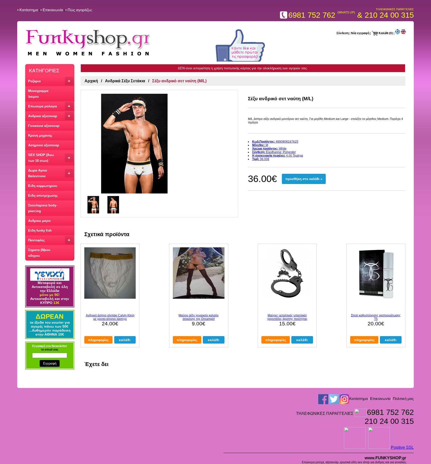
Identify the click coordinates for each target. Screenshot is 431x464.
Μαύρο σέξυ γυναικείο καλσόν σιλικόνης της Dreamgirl (198, 317)
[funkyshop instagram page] (344, 399)
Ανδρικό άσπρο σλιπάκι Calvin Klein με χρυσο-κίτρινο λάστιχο (110, 317)
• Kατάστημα (27, 10)
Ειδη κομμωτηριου (42, 186)
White (269, 148)
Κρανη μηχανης (40, 135)
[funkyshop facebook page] (323, 399)
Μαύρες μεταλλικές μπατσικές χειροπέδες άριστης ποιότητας (287, 317)
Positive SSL (402, 447)
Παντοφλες (49, 240)
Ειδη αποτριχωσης (43, 195)
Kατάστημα (358, 398)
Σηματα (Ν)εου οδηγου (39, 253)
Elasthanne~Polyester (274, 152)
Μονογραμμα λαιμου (38, 93)
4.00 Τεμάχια (277, 155)
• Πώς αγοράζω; (78, 10)
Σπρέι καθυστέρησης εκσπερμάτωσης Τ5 (376, 317)
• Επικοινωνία (51, 10)
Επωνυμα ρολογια (49, 106)
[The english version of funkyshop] (403, 33)
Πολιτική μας (403, 398)
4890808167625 (275, 141)
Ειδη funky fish (40, 230)
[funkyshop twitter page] (334, 399)
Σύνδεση (342, 33)
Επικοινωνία (380, 398)
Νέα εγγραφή (360, 33)
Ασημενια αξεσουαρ (43, 145)
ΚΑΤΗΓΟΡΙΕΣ (44, 70)
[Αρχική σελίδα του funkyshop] (88, 56)
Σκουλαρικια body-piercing (42, 208)
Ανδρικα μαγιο (39, 221)
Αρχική (91, 81)
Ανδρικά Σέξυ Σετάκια (125, 81)
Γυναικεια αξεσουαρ (43, 126)
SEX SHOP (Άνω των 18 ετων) (49, 158)
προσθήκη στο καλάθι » (303, 179)
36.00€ (260, 159)
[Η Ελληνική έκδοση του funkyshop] (397, 33)
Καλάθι (383, 33)
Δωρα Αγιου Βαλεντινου (49, 173)
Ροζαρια (49, 81)
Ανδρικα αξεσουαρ (49, 115)
